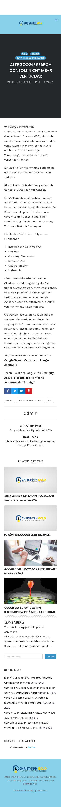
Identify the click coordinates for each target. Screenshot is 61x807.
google (10, 400)
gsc (50, 400)
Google (35, 54)
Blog (24, 54)
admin (31, 413)
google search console (31, 400)
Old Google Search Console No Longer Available (27, 360)
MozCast (32, 747)
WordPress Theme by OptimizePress (30, 790)
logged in (26, 627)
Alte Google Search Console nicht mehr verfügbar (30, 70)
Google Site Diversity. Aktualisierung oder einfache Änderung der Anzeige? (29, 377)
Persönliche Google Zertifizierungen (27, 535)
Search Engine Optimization (31, 58)
